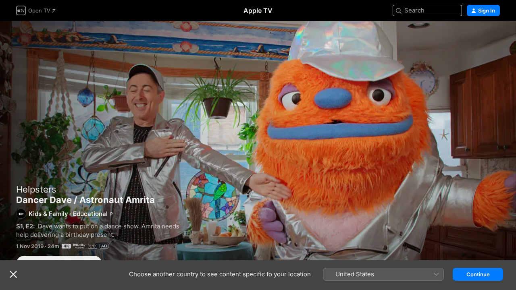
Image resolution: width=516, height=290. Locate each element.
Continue (478, 274)
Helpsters (36, 189)
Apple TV (258, 10)
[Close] (13, 274)
